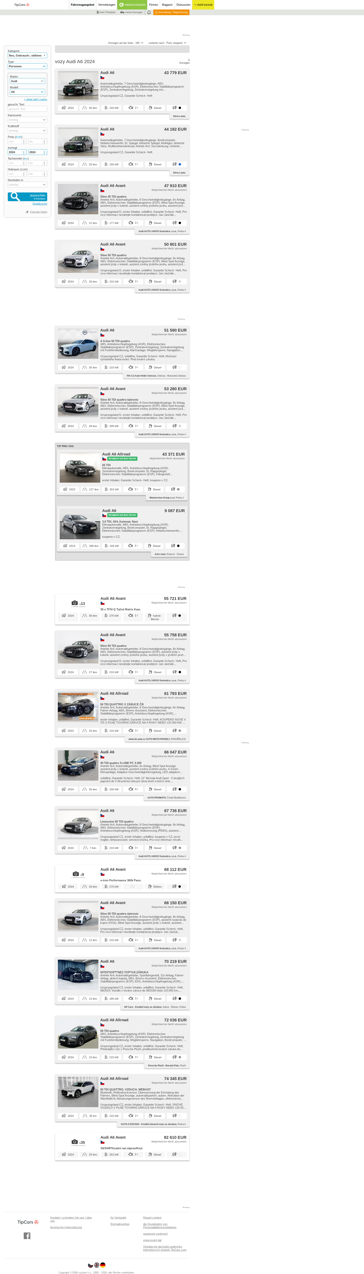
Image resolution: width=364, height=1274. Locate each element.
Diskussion (183, 4)
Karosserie (14, 115)
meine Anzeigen (133, 12)
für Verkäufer (118, 1217)
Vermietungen (106, 4)
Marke (14, 76)
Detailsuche (40, 203)
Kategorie (14, 51)
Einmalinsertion (120, 1224)
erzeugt (12, 147)
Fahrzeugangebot (82, 4)
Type (11, 61)
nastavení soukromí (155, 1233)
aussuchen (37, 197)
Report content (152, 1217)
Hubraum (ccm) (17, 169)
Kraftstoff (13, 126)
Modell (14, 87)
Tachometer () (18, 158)
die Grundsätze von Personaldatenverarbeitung (159, 1225)
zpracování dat (152, 1240)
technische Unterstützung (66, 1227)
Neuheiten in (15, 180)
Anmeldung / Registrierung (172, 12)
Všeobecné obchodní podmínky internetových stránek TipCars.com (165, 1248)
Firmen (153, 4)
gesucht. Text (16, 104)
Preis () (15, 136)
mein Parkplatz (107, 12)
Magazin (167, 4)
